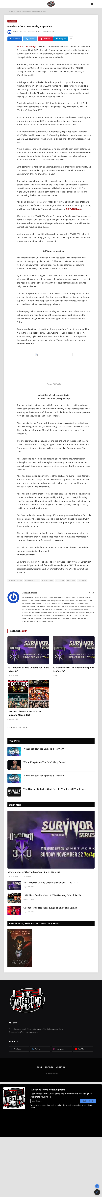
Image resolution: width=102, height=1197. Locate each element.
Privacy (49, 1067)
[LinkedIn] (9, 65)
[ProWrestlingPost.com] (51, 4)
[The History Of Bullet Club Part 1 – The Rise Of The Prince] (14, 792)
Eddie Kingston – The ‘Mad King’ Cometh (45, 762)
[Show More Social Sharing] (71, 39)
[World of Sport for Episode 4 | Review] (14, 751)
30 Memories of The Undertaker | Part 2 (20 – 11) (28, 669)
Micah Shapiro (20, 32)
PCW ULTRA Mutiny (26, 46)
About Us (60, 1067)
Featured (12, 21)
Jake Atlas (60, 580)
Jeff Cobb (71, 580)
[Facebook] (9, 53)
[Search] (92, 4)
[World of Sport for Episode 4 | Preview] (14, 778)
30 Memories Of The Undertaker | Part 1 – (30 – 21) (73, 669)
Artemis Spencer (15, 580)
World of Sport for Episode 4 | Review (43, 748)
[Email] (9, 78)
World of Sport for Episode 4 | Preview (43, 775)
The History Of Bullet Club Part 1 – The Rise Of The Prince (54, 789)
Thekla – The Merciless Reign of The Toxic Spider (50, 907)
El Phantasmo (47, 580)
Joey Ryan (82, 580)
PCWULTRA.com (73, 209)
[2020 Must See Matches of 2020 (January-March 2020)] (28, 694)
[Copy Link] (9, 84)
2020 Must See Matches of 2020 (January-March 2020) (24, 713)
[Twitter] (9, 59)
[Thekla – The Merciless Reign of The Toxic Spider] (14, 910)
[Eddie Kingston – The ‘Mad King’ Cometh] (14, 765)
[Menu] (10, 4)
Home (11, 11)
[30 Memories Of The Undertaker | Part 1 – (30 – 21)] (74, 650)
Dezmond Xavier (32, 580)
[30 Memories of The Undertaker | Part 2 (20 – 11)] (28, 650)
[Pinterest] (9, 72)
